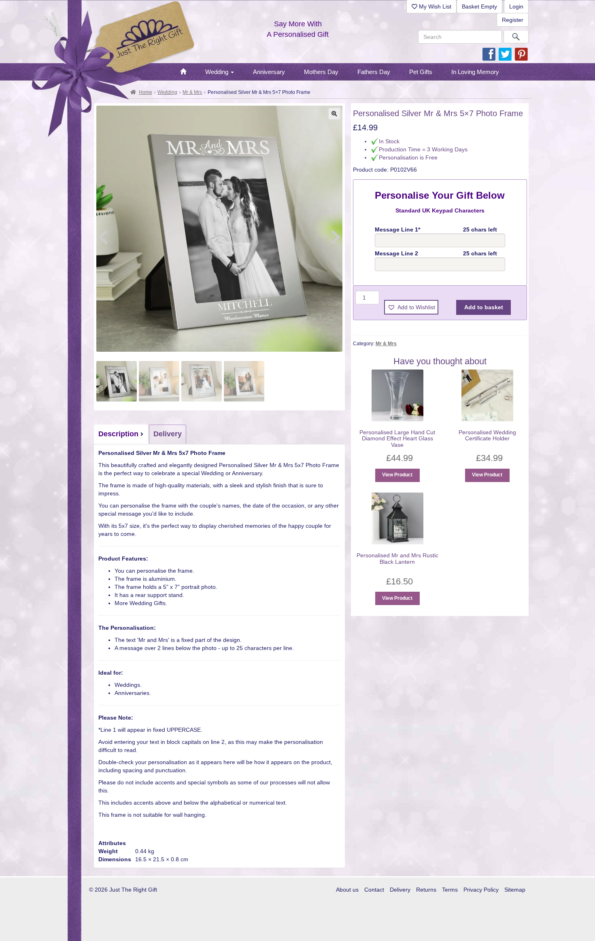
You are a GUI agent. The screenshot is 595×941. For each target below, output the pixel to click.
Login (516, 6)
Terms (450, 889)
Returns (426, 889)
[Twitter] (505, 54)
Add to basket (483, 307)
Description (118, 434)
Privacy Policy (481, 889)
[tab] (121, 434)
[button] (334, 113)
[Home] (183, 72)
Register (512, 20)
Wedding (167, 92)
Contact (374, 889)
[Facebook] (489, 54)
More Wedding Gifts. (141, 603)
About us (347, 889)
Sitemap (514, 889)
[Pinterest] (521, 54)
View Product (397, 475)
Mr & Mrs (192, 92)
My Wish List (434, 6)
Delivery (167, 434)
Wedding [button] (217, 71)
